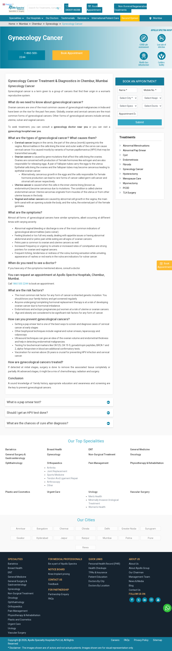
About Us (134, 563)
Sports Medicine (55, 474)
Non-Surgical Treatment (102, 454)
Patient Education (98, 576)
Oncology (135, 454)
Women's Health (97, 507)
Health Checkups (97, 568)
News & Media (136, 581)
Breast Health (54, 449)
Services (82, 18)
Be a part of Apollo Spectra (62, 563)
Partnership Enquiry (58, 594)
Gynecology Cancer (72, 23)
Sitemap (157, 640)
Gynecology (52, 23)
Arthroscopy (53, 481)
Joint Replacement (57, 471)
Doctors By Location (99, 585)
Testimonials (68, 18)
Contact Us (134, 590)
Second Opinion (130, 18)
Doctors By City (96, 581)
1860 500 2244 (20, 283)
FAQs (51, 598)
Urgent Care (53, 492)
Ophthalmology (13, 463)
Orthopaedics (54, 463)
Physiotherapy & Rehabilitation (147, 463)
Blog (131, 585)
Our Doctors (52, 18)
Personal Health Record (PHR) (104, 563)
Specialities (15, 18)
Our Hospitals (34, 18)
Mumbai (23, 23)
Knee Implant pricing (59, 574)
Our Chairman (136, 572)
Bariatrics (10, 449)
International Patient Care (105, 18)
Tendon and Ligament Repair (62, 478)
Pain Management (98, 463)
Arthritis (51, 467)
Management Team (139, 576)
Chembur (37, 23)
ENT (91, 449)
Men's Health (95, 496)
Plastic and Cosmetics (17, 492)
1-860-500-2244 (28, 55)
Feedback (53, 584)
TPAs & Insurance (98, 572)
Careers (115, 640)
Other (50, 485)
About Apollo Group (139, 568)
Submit (140, 122)
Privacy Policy (141, 640)
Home (12, 23)
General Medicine (140, 449)
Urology (93, 492)
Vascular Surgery (139, 492)
